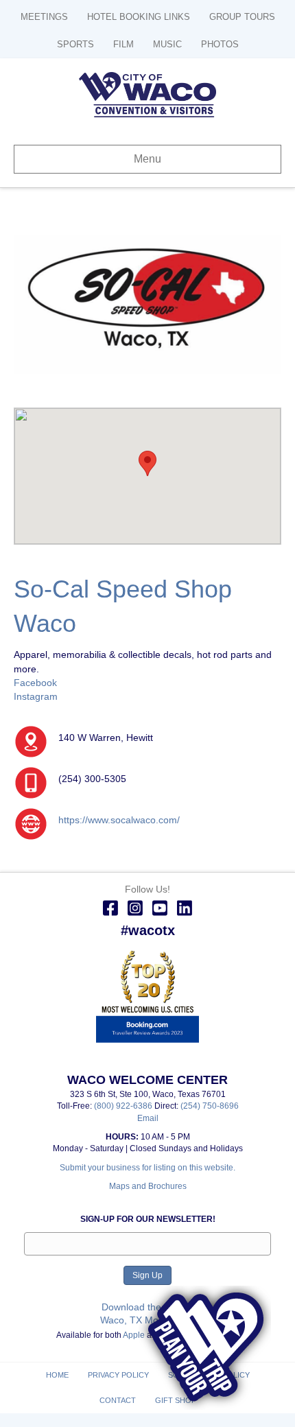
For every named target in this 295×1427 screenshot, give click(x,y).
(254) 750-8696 (209, 1106)
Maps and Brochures (148, 1186)
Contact (117, 1400)
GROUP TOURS (242, 17)
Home (57, 1375)
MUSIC (167, 44)
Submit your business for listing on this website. (147, 1167)
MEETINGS (44, 17)
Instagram (36, 696)
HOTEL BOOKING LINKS (138, 17)
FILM (123, 44)
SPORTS (75, 44)
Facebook (35, 682)
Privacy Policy (118, 1375)
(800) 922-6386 (124, 1106)
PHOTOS (220, 44)
